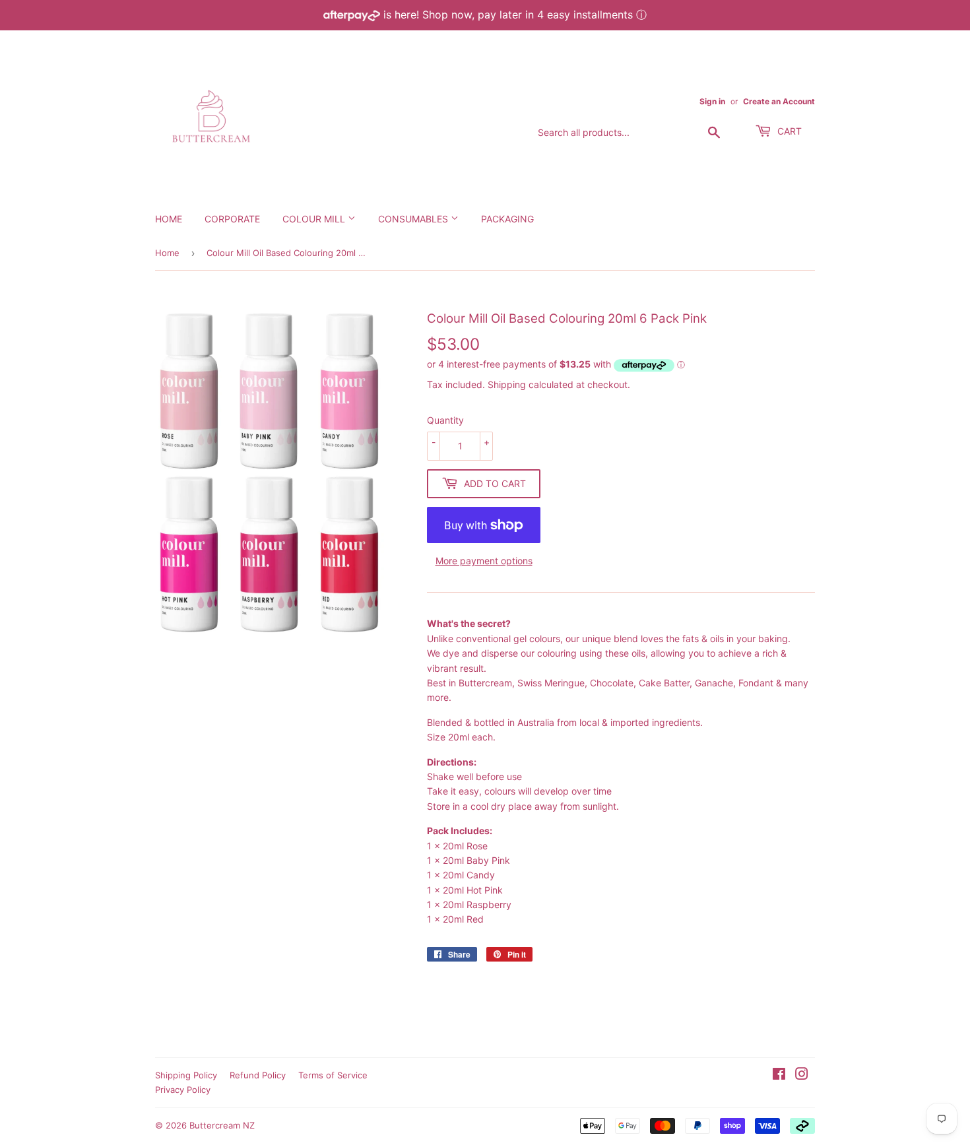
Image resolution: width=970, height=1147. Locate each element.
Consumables (414, 218)
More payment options (484, 560)
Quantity (445, 420)
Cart (788, 131)
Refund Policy (258, 1075)
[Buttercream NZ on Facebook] (779, 1075)
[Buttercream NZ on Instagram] (801, 1075)
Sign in (712, 101)
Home (168, 218)
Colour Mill (315, 218)
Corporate (232, 218)
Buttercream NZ (222, 1125)
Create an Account (779, 101)
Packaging (507, 218)
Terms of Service (333, 1075)
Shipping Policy (186, 1075)
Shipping (507, 384)
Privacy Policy (182, 1089)
